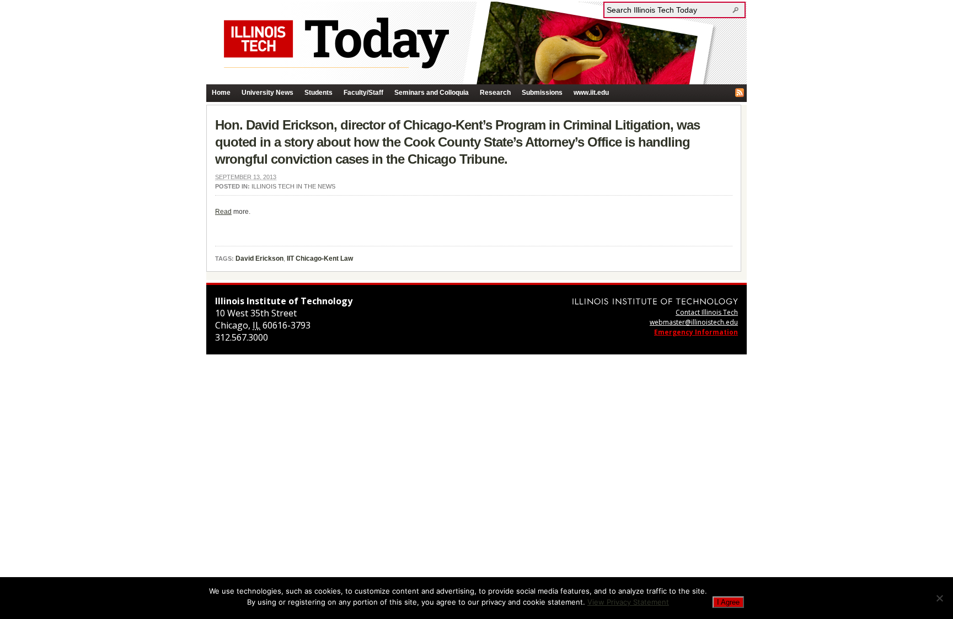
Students (318, 92)
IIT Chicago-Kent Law (320, 258)
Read (223, 212)
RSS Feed (739, 92)
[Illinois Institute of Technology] (655, 301)
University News (267, 92)
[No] (939, 598)
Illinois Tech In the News (293, 186)
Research (495, 92)
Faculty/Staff (363, 92)
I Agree (728, 602)
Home (221, 92)
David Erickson (259, 258)
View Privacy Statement (628, 602)
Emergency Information (696, 332)
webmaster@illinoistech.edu (694, 322)
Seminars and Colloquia (431, 92)
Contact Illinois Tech (707, 312)
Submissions (542, 92)
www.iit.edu (591, 92)
